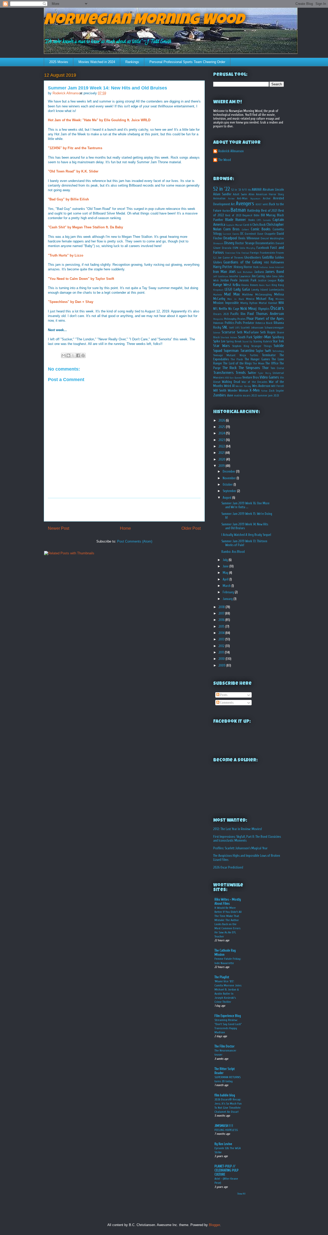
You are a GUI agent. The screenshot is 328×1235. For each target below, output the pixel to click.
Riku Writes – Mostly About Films (227, 901)
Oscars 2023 (221, 314)
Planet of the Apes (269, 318)
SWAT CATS (234, 327)
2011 (222, 652)
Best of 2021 (269, 210)
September (230, 491)
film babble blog (224, 1095)
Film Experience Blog (227, 1016)
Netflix (223, 309)
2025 (222, 427)
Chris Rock (259, 225)
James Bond (274, 271)
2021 (222, 453)
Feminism (230, 252)
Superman (231, 350)
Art (233, 204)
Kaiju (281, 280)
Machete (217, 294)
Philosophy (230, 319)
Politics (229, 323)
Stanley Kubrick (262, 341)
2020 (222, 459)
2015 (222, 626)
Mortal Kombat (268, 303)
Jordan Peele (229, 280)
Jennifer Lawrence (239, 276)
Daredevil (250, 234)
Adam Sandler (222, 194)
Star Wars (221, 345)
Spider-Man (262, 337)
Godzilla (268, 257)
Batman (238, 210)
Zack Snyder (276, 390)
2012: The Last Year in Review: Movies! (237, 829)
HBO (266, 262)
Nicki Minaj (248, 308)
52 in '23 (236, 189)
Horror (248, 267)
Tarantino (247, 350)
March (227, 586)
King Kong (278, 285)
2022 (222, 446)
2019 (222, 466)
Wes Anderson (261, 386)
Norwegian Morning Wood (144, 21)
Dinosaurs (218, 243)
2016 (222, 620)
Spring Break (233, 341)
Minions (279, 299)
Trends (240, 372)
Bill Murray (268, 215)
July (226, 560)
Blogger (214, 1225)
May (226, 573)
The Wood (224, 160)
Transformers (223, 372)
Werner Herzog (243, 386)
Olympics (263, 309)
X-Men (255, 390)
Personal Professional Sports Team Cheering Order (187, 62)
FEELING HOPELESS (226, 1130)
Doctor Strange (245, 243)
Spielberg (278, 337)
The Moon (258, 363)
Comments (226, 703)
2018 (222, 607)
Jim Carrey (258, 276)
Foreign (254, 252)
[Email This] (63, 355)
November (230, 478)
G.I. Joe (217, 257)
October (228, 484)
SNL (225, 327)
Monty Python (249, 303)
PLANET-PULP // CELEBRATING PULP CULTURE (226, 1170)
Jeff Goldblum (220, 276)
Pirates (241, 319)
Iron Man (220, 271)
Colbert (245, 229)
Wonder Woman (238, 390)
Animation (219, 198)
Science (216, 332)
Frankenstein (267, 252)
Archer (267, 198)
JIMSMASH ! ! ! (223, 1126)
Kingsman (218, 289)
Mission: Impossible (226, 303)
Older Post (191, 528)
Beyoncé (247, 215)
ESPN (235, 248)
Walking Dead (231, 382)
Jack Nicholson (245, 272)
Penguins (218, 319)
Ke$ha (236, 285)
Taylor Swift (263, 351)
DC (242, 234)
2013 (222, 639)
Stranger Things (261, 346)
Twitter (252, 373)
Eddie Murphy (247, 248)
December (229, 471)
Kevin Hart (265, 285)
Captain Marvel (234, 225)
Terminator (269, 355)
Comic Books (261, 229)
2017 (222, 613)
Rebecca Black (264, 323)
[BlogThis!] (68, 355)
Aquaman (255, 198)
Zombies (219, 395)
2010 (222, 659)
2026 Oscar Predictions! (228, 867)
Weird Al (229, 386)
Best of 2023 (233, 215)
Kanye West (222, 284)
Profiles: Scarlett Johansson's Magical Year (240, 848)
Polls (238, 323)
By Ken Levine (223, 1144)
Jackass (259, 272)
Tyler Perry (264, 373)
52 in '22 (221, 189)
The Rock (229, 367)
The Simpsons (249, 367)
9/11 (244, 189)
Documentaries (264, 243)
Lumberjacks (276, 289)
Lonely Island (259, 289)
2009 (222, 665)
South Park (245, 337)
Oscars (277, 308)
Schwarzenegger (274, 327)
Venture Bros (250, 377)
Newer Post (58, 528)
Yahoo (264, 390)
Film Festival (242, 252)
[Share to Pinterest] (83, 355)
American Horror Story (270, 194)
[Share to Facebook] (78, 355)
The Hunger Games (257, 359)
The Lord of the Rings (237, 363)
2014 (222, 633)
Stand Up (247, 341)
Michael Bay (264, 299)
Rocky (217, 327)
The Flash (237, 359)
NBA (281, 303)
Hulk (256, 267)
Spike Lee (219, 341)
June (226, 566)
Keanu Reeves (249, 285)
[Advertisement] (124, 509)
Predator (248, 323)
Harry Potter (222, 266)
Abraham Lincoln (273, 189)
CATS (259, 220)
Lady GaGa (242, 289)
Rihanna (279, 323)
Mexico (250, 299)
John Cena (272, 276)
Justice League (267, 280)
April (226, 579)
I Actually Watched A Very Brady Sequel (246, 535)
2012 (222, 646)
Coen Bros (231, 229)
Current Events (231, 234)
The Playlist (221, 977)
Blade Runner (235, 219)
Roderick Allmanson (231, 151)
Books (251, 220)
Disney (229, 243)
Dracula (226, 248)
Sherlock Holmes (229, 337)
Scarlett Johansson (252, 327)
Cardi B (247, 225)
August (227, 497)
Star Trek (278, 341)
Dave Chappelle (266, 234)
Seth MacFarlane (248, 332)
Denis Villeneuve (248, 238)
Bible (256, 215)
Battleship (253, 210)
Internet (279, 267)
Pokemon (218, 323)
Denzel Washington (272, 238)
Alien (251, 194)
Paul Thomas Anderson (265, 313)
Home (125, 528)
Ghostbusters (252, 257)
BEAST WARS (261, 204)
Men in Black (235, 299)
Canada (267, 220)
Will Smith (219, 390)
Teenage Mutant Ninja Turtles (235, 355)
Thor (265, 367)
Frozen (280, 252)
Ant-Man (242, 198)
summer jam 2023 (268, 395)
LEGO (228, 289)
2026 (222, 420)
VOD (227, 377)
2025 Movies (58, 62)
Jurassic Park (248, 280)
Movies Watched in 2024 (96, 62)
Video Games (269, 377)
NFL (215, 309)
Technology (278, 351)
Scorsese (228, 332)
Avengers (245, 203)
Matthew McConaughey (257, 294)
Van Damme (236, 377)
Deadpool (230, 238)
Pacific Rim (237, 314)
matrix (238, 395)
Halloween (277, 262)
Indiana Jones (266, 267)
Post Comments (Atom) (134, 541)
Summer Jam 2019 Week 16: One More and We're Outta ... (245, 505)
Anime (231, 198)
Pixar (250, 318)
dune (230, 395)
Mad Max (231, 294)
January (228, 599)
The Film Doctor (224, 1046)
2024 (222, 433)
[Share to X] (73, 355)
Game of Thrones (233, 257)
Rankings (132, 62)
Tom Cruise (277, 368)
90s (249, 189)
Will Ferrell (277, 386)
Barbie (226, 210)
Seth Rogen (267, 332)
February (229, 592)
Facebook (263, 248)
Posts (223, 695)
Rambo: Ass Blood (233, 552)
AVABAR (257, 189)
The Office (271, 363)
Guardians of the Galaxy (242, 262)
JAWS (232, 272)
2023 (222, 440)
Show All (241, 1193)
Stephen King (240, 346)
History (238, 267)
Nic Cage (233, 309)
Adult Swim (240, 194)
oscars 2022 (250, 395)
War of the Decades (254, 382)
